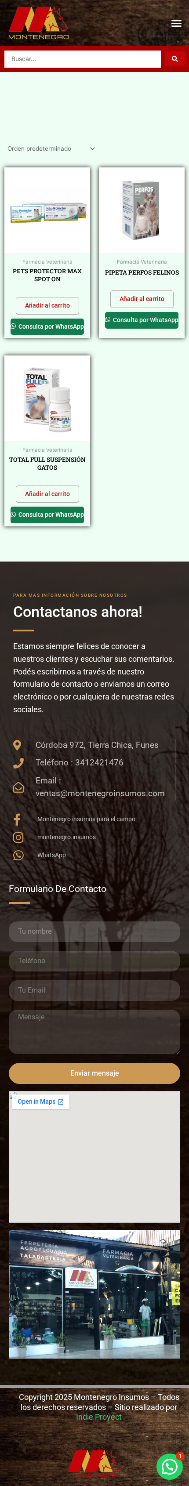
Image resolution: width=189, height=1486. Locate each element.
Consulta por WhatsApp (50, 326)
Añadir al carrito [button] (47, 305)
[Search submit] (175, 58)
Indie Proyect (99, 1416)
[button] (176, 23)
